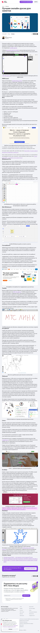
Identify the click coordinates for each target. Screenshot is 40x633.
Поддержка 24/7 (32, 615)
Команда (12, 34)
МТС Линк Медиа (32, 608)
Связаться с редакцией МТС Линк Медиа (26, 623)
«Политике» (8, 600)
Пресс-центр (22, 612)
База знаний (31, 606)
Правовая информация (23, 622)
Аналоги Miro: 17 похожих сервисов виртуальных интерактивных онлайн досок (20, 561)
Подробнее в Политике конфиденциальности (10, 626)
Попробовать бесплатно (30, 568)
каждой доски (5, 440)
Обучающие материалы (33, 612)
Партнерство (22, 615)
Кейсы (30, 610)
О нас (21, 606)
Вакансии (21, 613)
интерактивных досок (17, 81)
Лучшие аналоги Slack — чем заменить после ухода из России (18, 557)
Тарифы (21, 608)
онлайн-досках (13, 48)
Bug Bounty (21, 626)
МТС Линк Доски (6, 75)
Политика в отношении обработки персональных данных (29, 619)
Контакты (21, 610)
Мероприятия (31, 613)
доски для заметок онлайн (12, 50)
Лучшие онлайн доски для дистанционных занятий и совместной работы (19, 508)
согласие (9, 598)
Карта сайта (22, 625)
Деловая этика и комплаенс (24, 620)
